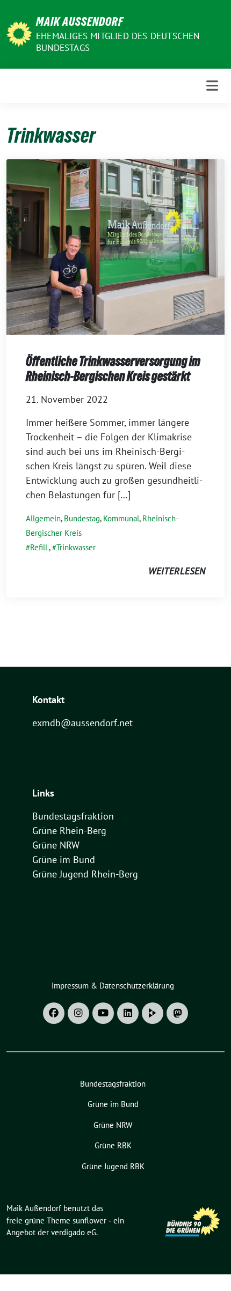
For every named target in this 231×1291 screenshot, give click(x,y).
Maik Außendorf (80, 21)
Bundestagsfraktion (73, 816)
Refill (38, 547)
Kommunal (121, 518)
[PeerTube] (152, 1013)
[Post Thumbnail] (115, 246)
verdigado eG (73, 1232)
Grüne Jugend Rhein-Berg (85, 874)
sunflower (89, 1220)
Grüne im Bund (63, 859)
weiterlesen (176, 571)
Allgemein (43, 518)
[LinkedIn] (128, 1013)
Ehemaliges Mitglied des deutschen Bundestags (118, 42)
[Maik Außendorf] (19, 33)
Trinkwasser (76, 547)
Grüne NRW (56, 845)
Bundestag (82, 518)
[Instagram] (78, 1013)
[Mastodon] (177, 1013)
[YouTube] (103, 1013)
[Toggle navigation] (212, 85)
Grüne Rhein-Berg (69, 830)
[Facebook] (53, 1013)
